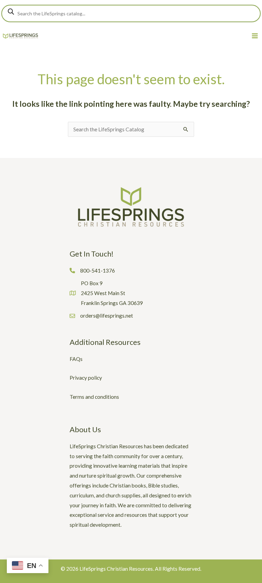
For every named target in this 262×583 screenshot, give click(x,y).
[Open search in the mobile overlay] (131, 13)
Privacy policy (86, 378)
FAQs (76, 359)
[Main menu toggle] (255, 36)
